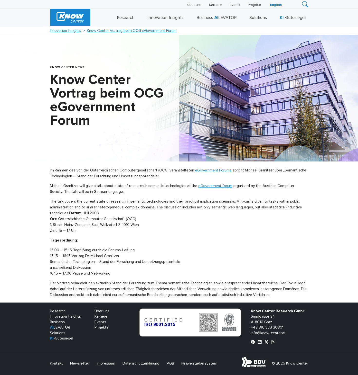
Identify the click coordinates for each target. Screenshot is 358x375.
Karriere (215, 5)
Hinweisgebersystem (199, 363)
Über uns (194, 5)
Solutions (258, 18)
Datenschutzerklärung (140, 363)
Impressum (106, 363)
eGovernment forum (215, 186)
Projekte (254, 5)
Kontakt (56, 363)
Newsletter (79, 363)
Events (235, 5)
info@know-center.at (268, 333)
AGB (170, 363)
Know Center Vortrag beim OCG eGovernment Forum (132, 31)
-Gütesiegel (293, 18)
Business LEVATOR (217, 18)
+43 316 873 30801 (267, 327)
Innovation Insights (165, 18)
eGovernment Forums (213, 170)
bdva (267, 359)
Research (125, 18)
